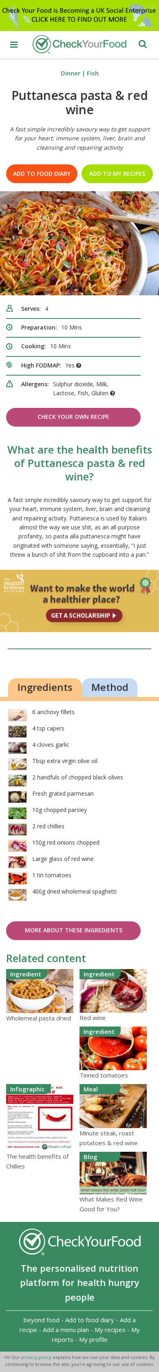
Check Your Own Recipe (73, 416)
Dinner (70, 73)
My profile (93, 1339)
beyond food (42, 1320)
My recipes (110, 1330)
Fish (93, 73)
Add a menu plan (66, 1330)
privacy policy (37, 1357)
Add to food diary (42, 173)
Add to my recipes (117, 173)
